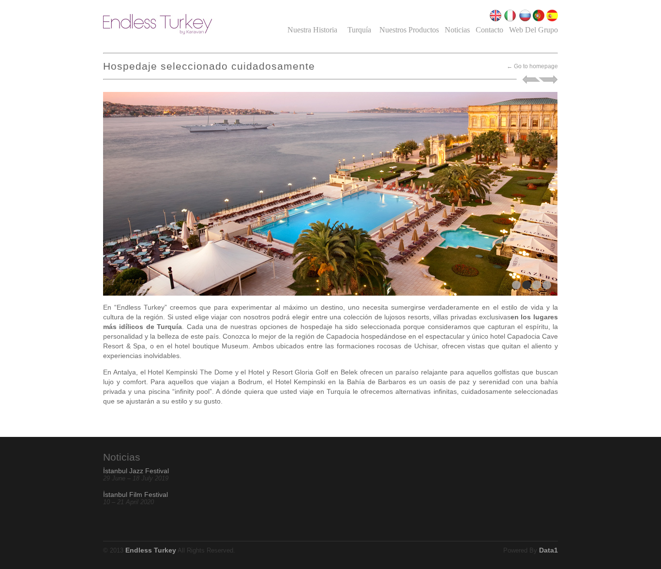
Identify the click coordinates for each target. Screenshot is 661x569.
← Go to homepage (532, 66)
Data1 (548, 550)
